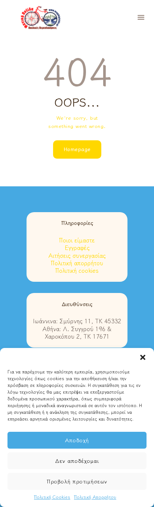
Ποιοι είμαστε (77, 240)
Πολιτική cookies (77, 270)
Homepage (77, 149)
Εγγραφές (77, 247)
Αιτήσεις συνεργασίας (77, 255)
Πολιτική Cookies (52, 497)
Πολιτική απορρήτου (77, 263)
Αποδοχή (77, 440)
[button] (143, 357)
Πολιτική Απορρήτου (95, 497)
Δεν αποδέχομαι (77, 460)
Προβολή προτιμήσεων (77, 481)
